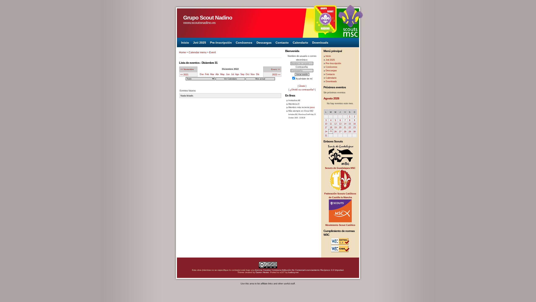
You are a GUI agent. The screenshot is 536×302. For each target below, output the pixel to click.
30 (354, 131)
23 (354, 127)
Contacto (282, 42)
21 (345, 127)
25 (331, 131)
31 (326, 135)
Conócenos (244, 42)
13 (340, 123)
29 (349, 131)
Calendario (300, 42)
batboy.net (293, 272)
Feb (207, 74)
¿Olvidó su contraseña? (302, 89)
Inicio (185, 42)
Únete (302, 86)
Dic (257, 74)
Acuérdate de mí (304, 78)
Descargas (264, 42)
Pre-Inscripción (221, 42)
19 (335, 127)
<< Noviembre (187, 69)
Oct (247, 74)
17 (326, 127)
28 (345, 131)
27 (340, 131)
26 (335, 131)
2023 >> (276, 74)
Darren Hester (262, 272)
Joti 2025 (199, 42)
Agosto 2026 (331, 98)
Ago (237, 74)
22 (349, 127)
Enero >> (275, 69)
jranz (312, 107)
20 (340, 127)
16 (354, 123)
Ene (202, 74)
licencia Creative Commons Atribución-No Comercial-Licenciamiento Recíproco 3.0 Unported (299, 270)
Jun (228, 74)
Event (212, 52)
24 (326, 131)
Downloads (320, 42)
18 (331, 127)
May (222, 74)
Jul (232, 74)
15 (349, 123)
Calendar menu (197, 52)
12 (335, 123)
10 (326, 123)
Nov (253, 74)
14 (345, 123)
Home (182, 52)
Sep (242, 74)
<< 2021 (184, 74)
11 (331, 123)
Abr (217, 74)
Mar (212, 74)
